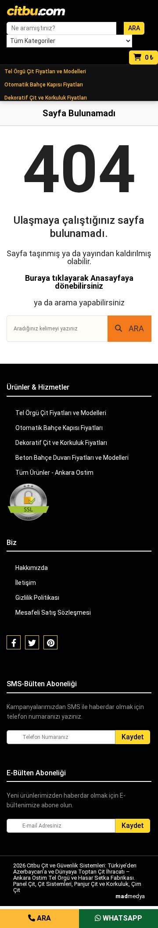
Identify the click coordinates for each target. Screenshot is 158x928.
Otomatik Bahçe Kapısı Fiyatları (43, 85)
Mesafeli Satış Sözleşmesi (53, 612)
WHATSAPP (121, 918)
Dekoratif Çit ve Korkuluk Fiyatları (45, 98)
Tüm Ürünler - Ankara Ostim (54, 472)
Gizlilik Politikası (37, 598)
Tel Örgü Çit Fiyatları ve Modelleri (45, 71)
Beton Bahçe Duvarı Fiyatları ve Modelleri (72, 458)
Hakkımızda (31, 568)
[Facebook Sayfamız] (14, 642)
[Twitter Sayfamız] (32, 642)
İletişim (25, 583)
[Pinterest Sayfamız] (50, 642)
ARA (136, 328)
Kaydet (133, 737)
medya (130, 896)
